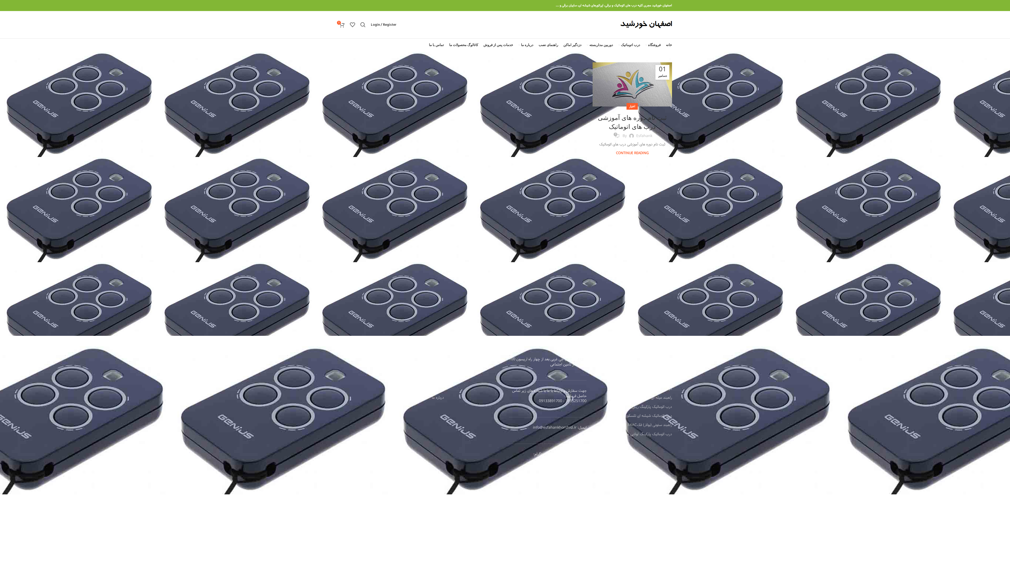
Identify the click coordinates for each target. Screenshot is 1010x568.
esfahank (644, 136)
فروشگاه (438, 370)
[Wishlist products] (352, 24)
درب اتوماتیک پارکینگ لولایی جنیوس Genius (638, 434)
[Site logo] (646, 25)
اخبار (632, 106)
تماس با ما (436, 389)
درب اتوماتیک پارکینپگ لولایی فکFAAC (642, 370)
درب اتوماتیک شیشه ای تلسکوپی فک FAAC (639, 416)
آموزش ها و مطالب (429, 379)
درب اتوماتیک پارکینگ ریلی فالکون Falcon (640, 407)
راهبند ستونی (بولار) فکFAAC (650, 425)
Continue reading (632, 153)
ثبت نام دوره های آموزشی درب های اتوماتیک (632, 121)
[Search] (363, 24)
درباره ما (438, 397)
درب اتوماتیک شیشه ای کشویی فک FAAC (640, 389)
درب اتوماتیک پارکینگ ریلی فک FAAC (643, 379)
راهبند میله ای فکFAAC (654, 397)
